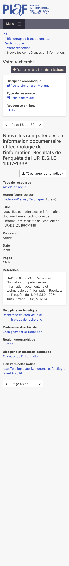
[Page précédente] (6, 124)
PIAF (6, 34)
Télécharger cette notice (43, 173)
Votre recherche (18, 48)
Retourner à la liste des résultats (40, 69)
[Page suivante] (40, 124)
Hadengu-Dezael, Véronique (23, 199)
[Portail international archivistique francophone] (34, 10)
